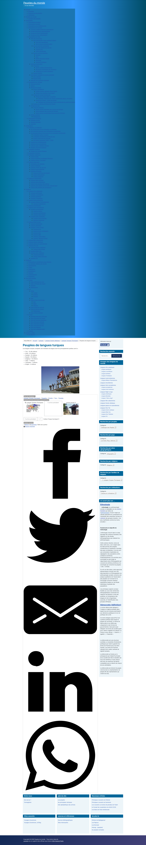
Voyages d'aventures (30, 820)
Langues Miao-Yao (105, 412)
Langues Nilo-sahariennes (107, 400)
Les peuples (61, 800)
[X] (60, 536)
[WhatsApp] (60, 755)
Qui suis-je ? (27, 800)
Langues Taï (104, 416)
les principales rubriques (65, 802)
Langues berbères (105, 373)
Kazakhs (44, 398)
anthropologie (105, 512)
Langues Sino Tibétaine (107, 414)
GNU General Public (58, 841)
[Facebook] (60, 463)
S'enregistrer (27, 802)
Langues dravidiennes (106, 383)
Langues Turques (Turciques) (32, 398)
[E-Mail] (60, 609)
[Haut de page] (143, 842)
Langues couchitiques (106, 371)
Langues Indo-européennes (108, 385)
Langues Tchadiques (106, 375)
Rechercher (117, 356)
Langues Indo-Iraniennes (107, 389)
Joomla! (25, 841)
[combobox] (105, 356)
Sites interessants (63, 822)
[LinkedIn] (60, 682)
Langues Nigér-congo (106, 392)
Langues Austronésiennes (107, 378)
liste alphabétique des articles (66, 805)
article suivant (70, 402)
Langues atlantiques (106, 394)
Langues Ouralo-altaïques (107, 403)
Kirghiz (51, 398)
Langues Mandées (105, 396)
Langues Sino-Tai (105, 408)
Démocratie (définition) (110, 605)
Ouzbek (61, 398)
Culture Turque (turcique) (50, 419)
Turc (56, 398)
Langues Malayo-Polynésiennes (109, 380)
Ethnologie (105, 504)
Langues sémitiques (106, 369)
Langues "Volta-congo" (107, 398)
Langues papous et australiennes (109, 405)
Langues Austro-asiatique (107, 410)
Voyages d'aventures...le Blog (32, 822)
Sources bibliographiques (65, 820)
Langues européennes (106, 387)
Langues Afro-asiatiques (107, 367)
